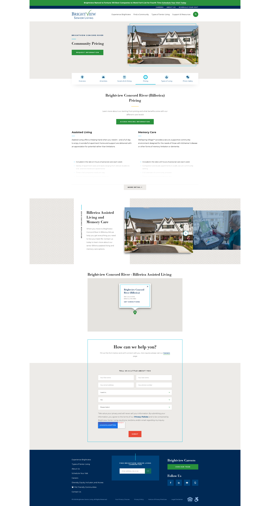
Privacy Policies (141, 417)
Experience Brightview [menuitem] (121, 14)
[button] (195, 14)
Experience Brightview (81, 460)
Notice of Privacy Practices (157, 499)
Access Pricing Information (135, 121)
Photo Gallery (188, 81)
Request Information (87, 52)
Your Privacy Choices (122, 499)
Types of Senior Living (81, 464)
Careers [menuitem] (159, 7)
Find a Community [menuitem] (141, 14)
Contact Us (76, 492)
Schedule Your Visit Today (174, 3)
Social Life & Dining (124, 81)
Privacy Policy (139, 499)
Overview (82, 81)
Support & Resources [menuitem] (181, 14)
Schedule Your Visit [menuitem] (188, 7)
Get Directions (132, 302)
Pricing (145, 81)
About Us (76, 469)
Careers (75, 478)
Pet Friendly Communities (85, 487)
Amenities (103, 81)
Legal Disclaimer (177, 499)
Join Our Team (182, 467)
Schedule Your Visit (80, 473)
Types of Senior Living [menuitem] (160, 14)
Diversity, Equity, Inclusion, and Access (87, 483)
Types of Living (166, 81)
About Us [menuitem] (171, 7)
